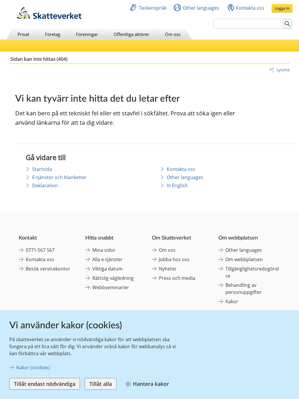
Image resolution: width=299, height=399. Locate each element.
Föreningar (87, 34)
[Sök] (287, 24)
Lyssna (283, 69)
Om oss (172, 34)
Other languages (201, 8)
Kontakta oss (250, 8)
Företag (52, 34)
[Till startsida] (49, 17)
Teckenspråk (152, 8)
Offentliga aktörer (131, 34)
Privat (23, 34)
